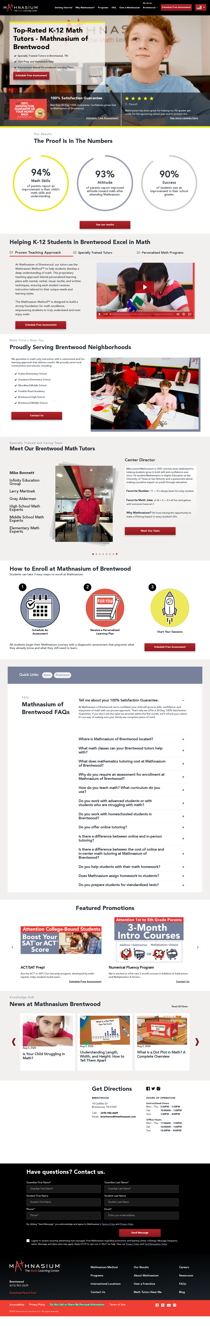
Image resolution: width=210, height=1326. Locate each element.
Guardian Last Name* (116, 1182)
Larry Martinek (22, 491)
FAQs (182, 1284)
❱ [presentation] (198, 947)
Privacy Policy (126, 1224)
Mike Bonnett (22, 473)
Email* (108, 1209)
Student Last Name (115, 1196)
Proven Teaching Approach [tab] (35, 253)
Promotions (62, 675)
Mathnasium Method (104, 1267)
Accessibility (17, 1305)
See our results (105, 225)
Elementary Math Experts (24, 530)
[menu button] (200, 7)
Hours (47, 675)
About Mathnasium (146, 1275)
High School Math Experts (25, 508)
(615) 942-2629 (19, 1285)
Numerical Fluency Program (43, 968)
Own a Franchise (144, 1284)
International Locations (106, 1284)
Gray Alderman (23, 499)
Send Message (139, 1233)
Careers (184, 1267)
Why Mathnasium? (85, 8)
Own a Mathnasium (129, 8)
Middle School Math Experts (27, 519)
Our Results (141, 1267)
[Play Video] (100, 314)
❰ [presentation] (12, 947)
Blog (182, 1292)
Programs (103, 8)
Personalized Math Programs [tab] (160, 252)
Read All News (180, 1006)
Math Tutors (148, 1292)
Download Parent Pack (23, 1293)
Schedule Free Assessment (176, 7)
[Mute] (178, 314)
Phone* (30, 1209)
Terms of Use (108, 1224)
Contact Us (95, 76)
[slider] (141, 314)
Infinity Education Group (25, 482)
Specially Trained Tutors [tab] (92, 252)
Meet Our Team (150, 531)
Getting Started (63, 8)
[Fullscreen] (190, 314)
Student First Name (37, 1196)
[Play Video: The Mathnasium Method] (144, 287)
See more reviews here (184, 118)
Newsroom (186, 1275)
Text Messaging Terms (156, 1244)
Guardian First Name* (38, 1182)
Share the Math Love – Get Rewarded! (140, 968)
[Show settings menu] (184, 314)
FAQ (114, 8)
